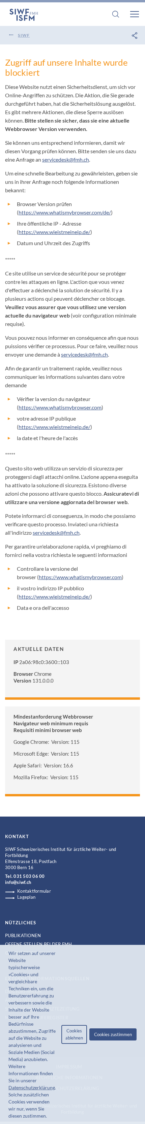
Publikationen (23, 935)
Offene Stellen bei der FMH (38, 944)
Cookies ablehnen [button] (74, 1034)
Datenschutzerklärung (31, 1087)
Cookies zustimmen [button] (113, 1034)
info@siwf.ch (18, 882)
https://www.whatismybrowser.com (60, 407)
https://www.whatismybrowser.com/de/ (65, 212)
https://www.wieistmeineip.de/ (54, 232)
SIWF (24, 35)
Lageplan (26, 897)
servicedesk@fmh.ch (65, 159)
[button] (49, 1117)
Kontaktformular (34, 891)
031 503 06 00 (29, 876)
